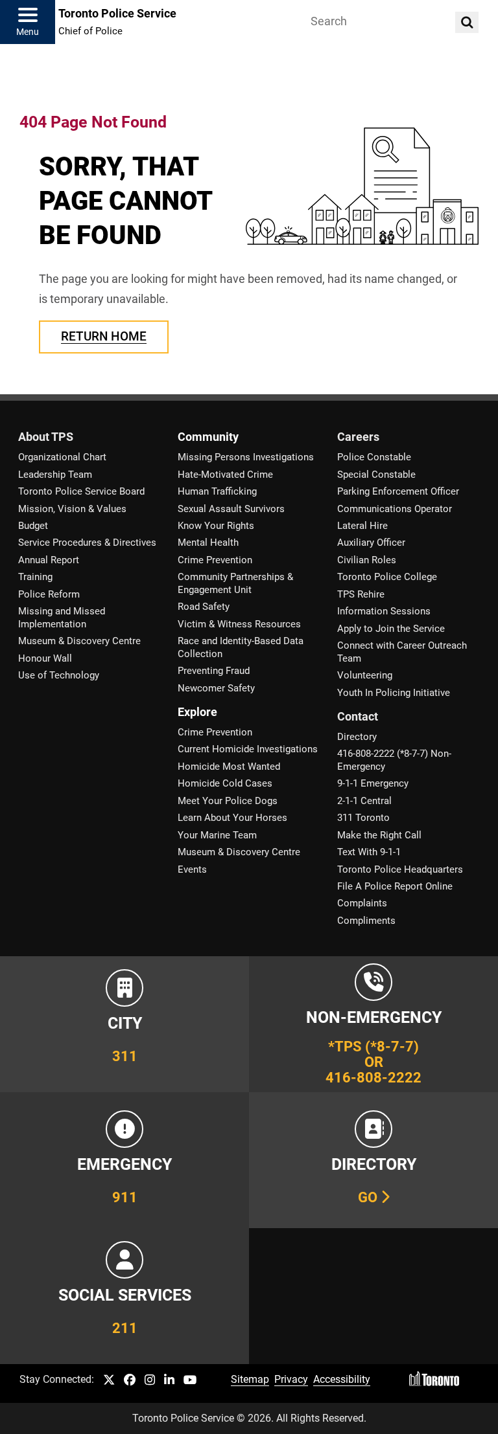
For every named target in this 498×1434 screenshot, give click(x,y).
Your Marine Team (217, 835)
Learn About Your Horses (232, 817)
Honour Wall (45, 658)
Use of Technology (58, 675)
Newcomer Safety (216, 688)
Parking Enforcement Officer (398, 491)
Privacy (291, 1379)
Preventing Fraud (214, 671)
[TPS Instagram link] (149, 1380)
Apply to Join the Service (391, 628)
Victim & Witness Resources (239, 624)
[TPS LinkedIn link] (169, 1380)
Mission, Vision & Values (72, 509)
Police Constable (374, 457)
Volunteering (364, 675)
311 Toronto (363, 817)
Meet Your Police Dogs (228, 801)
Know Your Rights (216, 526)
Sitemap (250, 1379)
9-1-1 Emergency (373, 783)
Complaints (362, 903)
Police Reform (49, 594)
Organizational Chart (62, 457)
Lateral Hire (362, 526)
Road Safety (204, 606)
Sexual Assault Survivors (231, 509)
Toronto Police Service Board (81, 491)
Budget (33, 526)
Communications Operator (394, 509)
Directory (357, 737)
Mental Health (208, 542)
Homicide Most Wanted (229, 766)
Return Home (104, 336)
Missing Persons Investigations (246, 457)
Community (208, 437)
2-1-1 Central (364, 801)
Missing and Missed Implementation (61, 617)
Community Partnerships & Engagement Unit (235, 583)
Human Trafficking (217, 491)
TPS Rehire (361, 594)
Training (35, 577)
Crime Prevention (215, 560)
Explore (197, 712)
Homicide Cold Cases (225, 783)
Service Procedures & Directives (87, 542)
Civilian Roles (366, 560)
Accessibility (341, 1379)
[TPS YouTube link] (190, 1380)
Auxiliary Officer (371, 542)
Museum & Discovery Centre (79, 641)
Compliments (366, 920)
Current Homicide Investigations (248, 749)
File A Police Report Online (395, 886)
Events (192, 869)
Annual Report (48, 560)
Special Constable (376, 474)
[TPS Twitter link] (109, 1380)
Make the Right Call (379, 835)
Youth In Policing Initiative (393, 693)
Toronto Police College (387, 577)
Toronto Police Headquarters (400, 869)
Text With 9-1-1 (369, 852)
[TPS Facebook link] (130, 1380)
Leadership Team (55, 474)
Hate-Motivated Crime (225, 474)
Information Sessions (384, 611)
